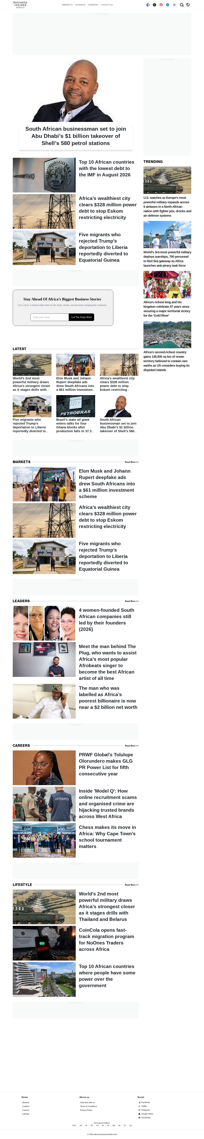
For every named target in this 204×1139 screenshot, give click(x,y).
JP (108, 1125)
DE (92, 1125)
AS (81, 1125)
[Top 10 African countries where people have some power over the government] (76, 979)
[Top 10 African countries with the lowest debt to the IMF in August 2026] (76, 175)
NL (119, 1125)
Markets (67, 5)
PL (125, 1125)
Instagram (145, 1110)
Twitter (144, 1106)
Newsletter (146, 1118)
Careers (93, 5)
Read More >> (132, 462)
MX (114, 1125)
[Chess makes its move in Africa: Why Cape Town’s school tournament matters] (76, 840)
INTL (74, 1125)
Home (25, 1097)
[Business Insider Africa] (21, 4)
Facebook (145, 1102)
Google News (147, 1114)
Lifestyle (107, 5)
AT (86, 1125)
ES (97, 1125)
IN (103, 1125)
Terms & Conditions (88, 1106)
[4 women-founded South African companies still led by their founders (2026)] (76, 623)
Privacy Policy (86, 1110)
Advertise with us (87, 1102)
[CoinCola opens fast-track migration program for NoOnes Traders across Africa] (76, 943)
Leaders (80, 5)
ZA (130, 1125)
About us (84, 1097)
